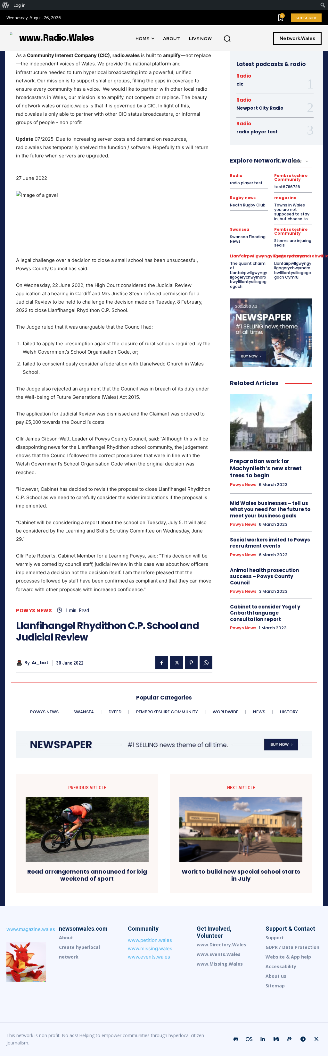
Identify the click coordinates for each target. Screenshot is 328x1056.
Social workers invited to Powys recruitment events (270, 542)
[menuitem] (5, 5)
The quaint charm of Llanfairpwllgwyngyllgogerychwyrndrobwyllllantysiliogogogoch (248, 275)
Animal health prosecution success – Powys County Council (264, 576)
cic (239, 84)
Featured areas (291, 256)
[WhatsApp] (206, 662)
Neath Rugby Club (248, 205)
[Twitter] (176, 662)
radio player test (257, 132)
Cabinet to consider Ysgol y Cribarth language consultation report (265, 613)
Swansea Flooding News (248, 239)
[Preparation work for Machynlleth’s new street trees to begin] (271, 422)
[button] (227, 38)
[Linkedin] (263, 1039)
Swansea (239, 229)
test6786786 (287, 186)
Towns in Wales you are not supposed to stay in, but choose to (291, 212)
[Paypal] (289, 1039)
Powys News (34, 610)
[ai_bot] (20, 663)
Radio (243, 75)
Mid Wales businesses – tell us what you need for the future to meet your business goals (270, 509)
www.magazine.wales (30, 929)
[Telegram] (303, 1039)
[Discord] (236, 1039)
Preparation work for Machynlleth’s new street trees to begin (266, 468)
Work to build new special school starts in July (241, 875)
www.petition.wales (150, 940)
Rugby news (243, 198)
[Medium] (276, 1039)
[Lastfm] (249, 1039)
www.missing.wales (150, 948)
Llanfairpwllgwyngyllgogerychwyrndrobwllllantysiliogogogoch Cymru (292, 270)
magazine (285, 198)
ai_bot (40, 663)
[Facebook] (161, 662)
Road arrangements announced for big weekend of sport (87, 875)
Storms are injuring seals (292, 243)
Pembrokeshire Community (291, 177)
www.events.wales (149, 957)
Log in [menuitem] (19, 5)
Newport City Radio (259, 108)
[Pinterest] (191, 662)
